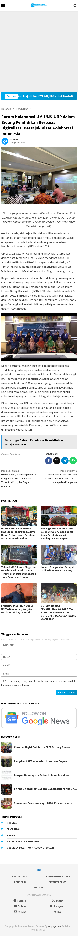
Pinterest (22, 906)
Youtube (22, 911)
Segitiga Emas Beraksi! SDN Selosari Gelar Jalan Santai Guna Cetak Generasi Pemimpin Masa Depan (57, 533)
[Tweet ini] (56, 460)
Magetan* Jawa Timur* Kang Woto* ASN (30, 847)
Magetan (12, 822)
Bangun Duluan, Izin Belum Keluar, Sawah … (41, 775)
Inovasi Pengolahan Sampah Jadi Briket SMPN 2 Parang (57, 568)
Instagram (59, 906)
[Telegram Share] (65, 460)
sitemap (38, 887)
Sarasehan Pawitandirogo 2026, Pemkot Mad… (43, 803)
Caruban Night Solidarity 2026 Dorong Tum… (42, 747)
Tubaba (11, 835)
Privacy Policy (57, 882)
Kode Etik (20, 882)
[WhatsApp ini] (73, 460)
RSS (59, 911)
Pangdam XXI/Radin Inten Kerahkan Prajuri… (41, 761)
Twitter (59, 900)
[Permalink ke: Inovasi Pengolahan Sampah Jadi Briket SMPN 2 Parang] (59, 555)
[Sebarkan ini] (48, 460)
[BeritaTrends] (39, 5)
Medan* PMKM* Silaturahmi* (23, 841)
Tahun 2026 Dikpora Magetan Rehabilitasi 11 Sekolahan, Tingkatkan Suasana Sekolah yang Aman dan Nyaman (18, 572)
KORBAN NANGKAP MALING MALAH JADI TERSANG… (45, 789)
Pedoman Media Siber (57, 876)
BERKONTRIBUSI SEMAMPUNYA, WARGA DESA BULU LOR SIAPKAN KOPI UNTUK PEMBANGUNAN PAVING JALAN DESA (58, 612)
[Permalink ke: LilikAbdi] (5, 140)
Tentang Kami (20, 876)
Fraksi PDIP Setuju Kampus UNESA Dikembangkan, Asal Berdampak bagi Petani (17, 609)
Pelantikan (13, 829)
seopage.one (54, 926)
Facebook (22, 900)
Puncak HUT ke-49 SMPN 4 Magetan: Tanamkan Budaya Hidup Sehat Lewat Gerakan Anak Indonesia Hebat (18, 533)
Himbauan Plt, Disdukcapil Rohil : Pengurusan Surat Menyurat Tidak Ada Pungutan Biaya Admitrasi (18, 478)
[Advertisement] (39, 51)
